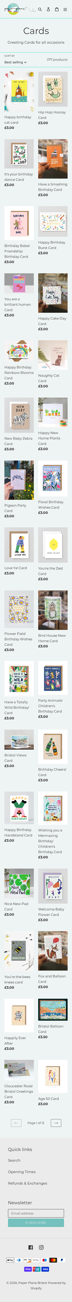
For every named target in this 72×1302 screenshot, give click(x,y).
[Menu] (65, 9)
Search (14, 1160)
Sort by (9, 55)
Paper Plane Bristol (32, 1283)
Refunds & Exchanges (27, 1183)
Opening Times (22, 1172)
